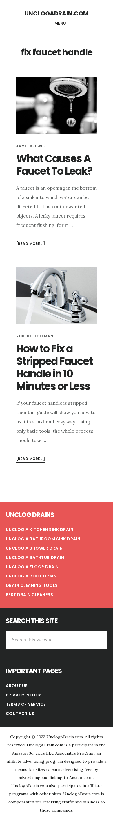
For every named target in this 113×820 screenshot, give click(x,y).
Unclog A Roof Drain (31, 576)
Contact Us (20, 713)
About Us (17, 686)
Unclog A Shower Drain (34, 548)
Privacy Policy (23, 695)
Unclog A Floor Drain (32, 567)
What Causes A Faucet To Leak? (54, 165)
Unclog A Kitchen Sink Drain (40, 529)
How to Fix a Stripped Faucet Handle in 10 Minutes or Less (54, 367)
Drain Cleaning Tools (32, 585)
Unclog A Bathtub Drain (35, 557)
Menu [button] (60, 23)
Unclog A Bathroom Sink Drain (43, 539)
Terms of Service (26, 704)
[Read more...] (30, 244)
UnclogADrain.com (56, 13)
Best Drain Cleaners (29, 595)
